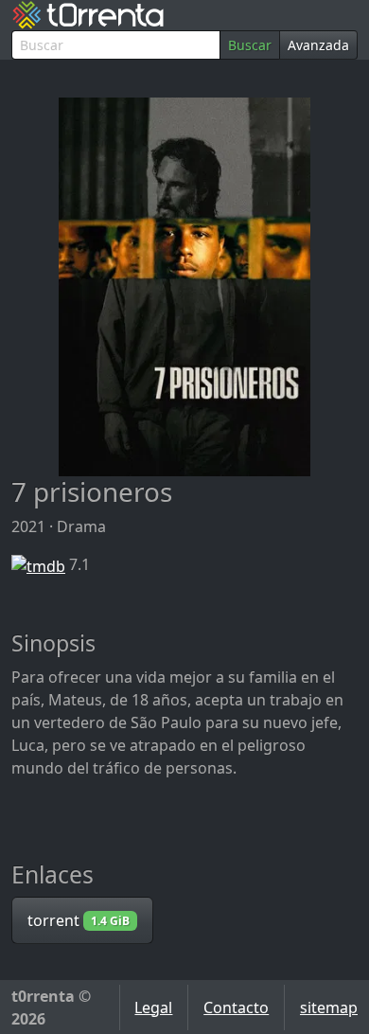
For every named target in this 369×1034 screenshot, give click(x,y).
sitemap (329, 1007)
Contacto (236, 1007)
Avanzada (318, 45)
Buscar (250, 45)
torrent (78, 920)
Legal (153, 1007)
